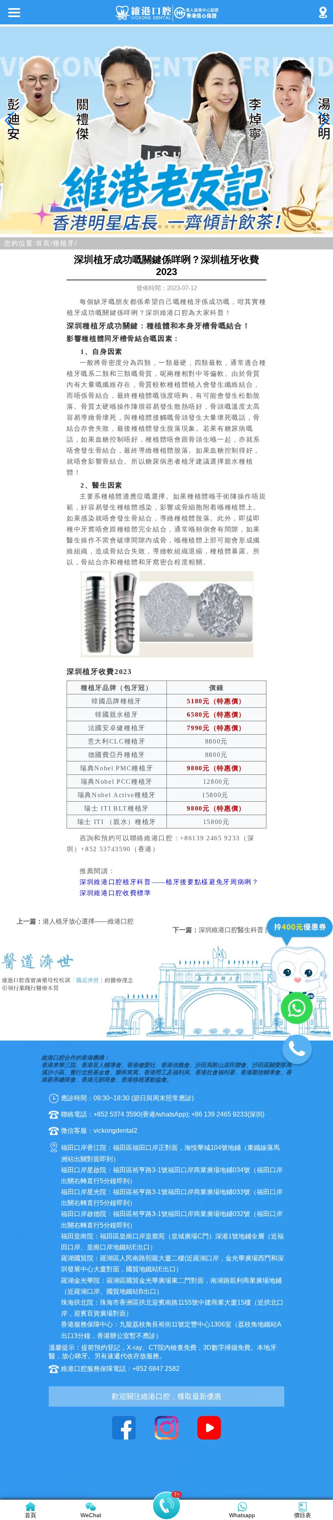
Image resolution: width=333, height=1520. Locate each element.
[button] (121, 226)
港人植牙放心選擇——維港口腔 (88, 921)
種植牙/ (65, 243)
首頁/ (44, 243)
